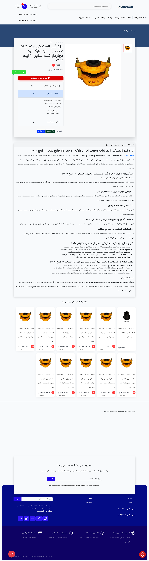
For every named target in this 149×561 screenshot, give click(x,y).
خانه (129, 18)
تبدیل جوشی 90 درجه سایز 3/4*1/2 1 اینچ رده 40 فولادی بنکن (126, 332)
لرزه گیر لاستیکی (128, 155)
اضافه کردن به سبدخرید (39, 78)
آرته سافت (34, 556)
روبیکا (32, 518)
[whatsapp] (26, 518)
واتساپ (49, 131)
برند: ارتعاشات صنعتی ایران (53, 103)
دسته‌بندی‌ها (139, 18)
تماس (131, 502)
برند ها (117, 18)
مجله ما (123, 18)
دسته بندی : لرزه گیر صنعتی (52, 100)
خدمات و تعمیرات (84, 18)
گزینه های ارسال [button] (52, 122)
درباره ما (103, 18)
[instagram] (45, 518)
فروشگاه (110, 18)
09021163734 (23, 20)
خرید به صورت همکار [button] (51, 86)
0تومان (18, 6)
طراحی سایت (17, 556)
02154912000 (23, 14)
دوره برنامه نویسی (26, 556)
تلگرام (40, 131)
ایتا (20, 519)
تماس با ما (95, 18)
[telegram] (39, 518)
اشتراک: (59, 131)
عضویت (51, 478)
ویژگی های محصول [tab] (112, 145)
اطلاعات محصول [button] (52, 93)
